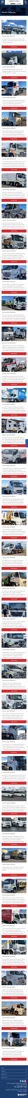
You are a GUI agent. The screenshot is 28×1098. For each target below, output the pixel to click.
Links (2, 1068)
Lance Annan (5, 69)
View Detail (14, 46)
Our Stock (4, 1074)
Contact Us (4, 1077)
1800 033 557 (23, 1085)
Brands (3, 1071)
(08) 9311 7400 (22, 1087)
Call (26, 3)
